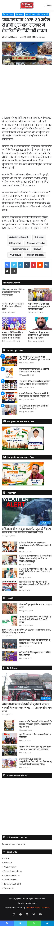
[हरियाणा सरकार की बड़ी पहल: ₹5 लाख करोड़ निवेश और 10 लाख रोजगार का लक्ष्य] (9, 573)
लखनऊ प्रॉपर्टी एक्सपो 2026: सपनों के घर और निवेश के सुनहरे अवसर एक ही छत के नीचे (35, 724)
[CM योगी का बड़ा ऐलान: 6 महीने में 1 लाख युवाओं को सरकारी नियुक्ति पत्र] (9, 397)
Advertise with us (12, 875)
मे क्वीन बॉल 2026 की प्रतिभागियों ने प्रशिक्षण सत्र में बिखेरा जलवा (34, 641)
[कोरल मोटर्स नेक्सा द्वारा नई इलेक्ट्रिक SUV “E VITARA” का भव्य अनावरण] (9, 750)
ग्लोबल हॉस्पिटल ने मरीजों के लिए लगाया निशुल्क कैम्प (13, 306)
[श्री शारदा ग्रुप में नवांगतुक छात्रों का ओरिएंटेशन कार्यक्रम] (9, 410)
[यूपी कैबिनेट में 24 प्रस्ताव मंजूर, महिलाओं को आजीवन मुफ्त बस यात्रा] (9, 361)
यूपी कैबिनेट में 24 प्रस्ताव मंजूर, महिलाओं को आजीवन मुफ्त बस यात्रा (34, 358)
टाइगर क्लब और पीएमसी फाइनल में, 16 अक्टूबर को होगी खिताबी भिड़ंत (39, 306)
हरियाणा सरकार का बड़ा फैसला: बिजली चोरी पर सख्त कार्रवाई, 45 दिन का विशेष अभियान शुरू (35, 558)
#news (40, 237)
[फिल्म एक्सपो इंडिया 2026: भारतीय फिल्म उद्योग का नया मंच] (9, 373)
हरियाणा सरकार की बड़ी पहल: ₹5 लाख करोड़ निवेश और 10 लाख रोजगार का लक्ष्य (35, 571)
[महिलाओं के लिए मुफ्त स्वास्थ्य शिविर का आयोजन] (9, 656)
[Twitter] (14, 265)
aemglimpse (21, 249)
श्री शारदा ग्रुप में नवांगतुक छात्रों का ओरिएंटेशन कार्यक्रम (33, 407)
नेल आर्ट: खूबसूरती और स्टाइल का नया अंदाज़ (35, 606)
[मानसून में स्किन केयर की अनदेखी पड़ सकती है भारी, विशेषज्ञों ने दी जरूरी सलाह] (9, 621)
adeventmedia (37, 243)
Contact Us (9, 888)
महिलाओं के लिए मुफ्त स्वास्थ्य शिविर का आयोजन (35, 653)
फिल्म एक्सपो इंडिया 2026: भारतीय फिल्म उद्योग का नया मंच (34, 370)
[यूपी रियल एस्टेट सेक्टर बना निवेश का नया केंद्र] (9, 738)
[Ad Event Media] (27, 5)
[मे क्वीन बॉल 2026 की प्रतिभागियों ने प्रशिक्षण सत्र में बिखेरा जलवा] (9, 644)
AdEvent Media (10, 37)
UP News (16, 254)
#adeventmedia (20, 237)
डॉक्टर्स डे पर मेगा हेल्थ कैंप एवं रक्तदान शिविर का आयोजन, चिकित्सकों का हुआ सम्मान (26, 631)
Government (8, 14)
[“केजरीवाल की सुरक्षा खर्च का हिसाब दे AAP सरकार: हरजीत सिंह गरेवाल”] (40, 323)
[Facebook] (7, 265)
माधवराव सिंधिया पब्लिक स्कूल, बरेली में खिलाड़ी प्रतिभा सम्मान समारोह (12, 335)
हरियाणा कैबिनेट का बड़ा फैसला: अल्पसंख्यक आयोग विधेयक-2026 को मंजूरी (35, 545)
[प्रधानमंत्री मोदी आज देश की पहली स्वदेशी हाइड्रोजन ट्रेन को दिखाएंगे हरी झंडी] (9, 586)
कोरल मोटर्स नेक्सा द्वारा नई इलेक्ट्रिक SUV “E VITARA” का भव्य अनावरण (35, 748)
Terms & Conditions (13, 871)
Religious (19, 14)
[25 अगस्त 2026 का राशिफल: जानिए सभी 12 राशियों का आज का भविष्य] (9, 385)
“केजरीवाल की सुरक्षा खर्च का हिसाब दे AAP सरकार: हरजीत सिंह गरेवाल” (38, 335)
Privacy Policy (10, 867)
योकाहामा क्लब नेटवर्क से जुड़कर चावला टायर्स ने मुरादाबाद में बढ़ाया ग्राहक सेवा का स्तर (27, 707)
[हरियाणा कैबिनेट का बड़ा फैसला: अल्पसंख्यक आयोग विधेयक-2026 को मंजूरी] (9, 547)
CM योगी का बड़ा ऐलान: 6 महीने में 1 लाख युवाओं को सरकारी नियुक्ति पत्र (34, 395)
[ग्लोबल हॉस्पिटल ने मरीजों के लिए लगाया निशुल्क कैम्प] (14, 294)
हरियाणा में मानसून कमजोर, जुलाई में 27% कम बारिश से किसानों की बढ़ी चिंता (26, 530)
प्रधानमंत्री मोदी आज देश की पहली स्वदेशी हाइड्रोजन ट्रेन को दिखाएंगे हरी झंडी (34, 585)
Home (6, 858)
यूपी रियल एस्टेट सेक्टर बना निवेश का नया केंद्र (35, 736)
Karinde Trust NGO (12, 884)
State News (30, 14)
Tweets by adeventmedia (13, 844)
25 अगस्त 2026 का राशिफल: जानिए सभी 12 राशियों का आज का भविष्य (34, 382)
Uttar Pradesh (42, 14)
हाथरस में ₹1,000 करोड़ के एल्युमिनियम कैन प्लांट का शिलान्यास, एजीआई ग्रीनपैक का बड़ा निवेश (35, 762)
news (38, 249)
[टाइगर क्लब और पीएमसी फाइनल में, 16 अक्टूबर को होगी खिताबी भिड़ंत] (40, 294)
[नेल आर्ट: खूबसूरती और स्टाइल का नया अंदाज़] (9, 608)
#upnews (16, 243)
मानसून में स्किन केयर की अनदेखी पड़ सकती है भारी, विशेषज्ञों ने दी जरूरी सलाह (35, 619)
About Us (8, 862)
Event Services (10, 879)
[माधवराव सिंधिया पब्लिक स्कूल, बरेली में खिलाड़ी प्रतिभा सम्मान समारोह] (14, 323)
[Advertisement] (27, 89)
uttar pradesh (36, 254)
